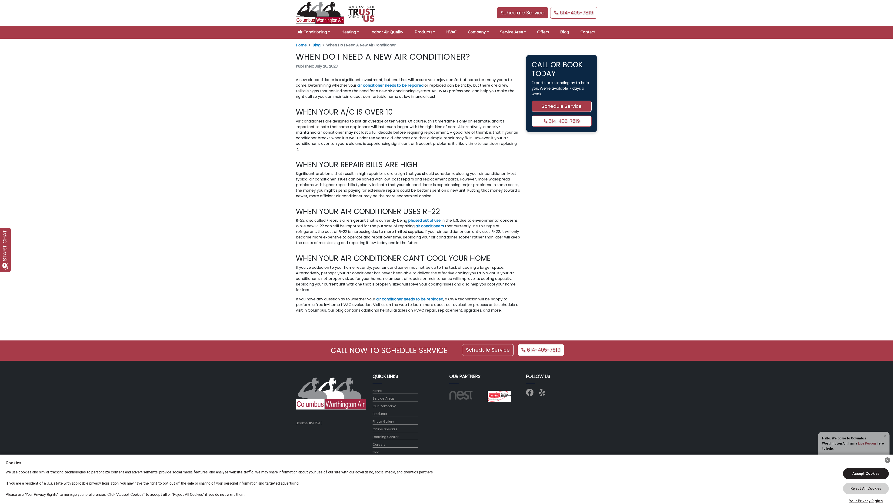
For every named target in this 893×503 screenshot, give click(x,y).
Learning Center (386, 437)
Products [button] (423, 32)
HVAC (451, 32)
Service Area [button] (511, 32)
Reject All (866, 488)
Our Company (384, 406)
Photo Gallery (383, 421)
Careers (379, 444)
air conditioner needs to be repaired (390, 85)
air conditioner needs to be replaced (409, 299)
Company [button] (477, 32)
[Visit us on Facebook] (529, 394)
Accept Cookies (866, 473)
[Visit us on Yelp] (542, 394)
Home (301, 45)
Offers (543, 32)
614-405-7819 (575, 12)
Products (380, 413)
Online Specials (385, 429)
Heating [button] (348, 32)
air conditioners (430, 226)
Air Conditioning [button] (312, 32)
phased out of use (424, 220)
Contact (587, 32)
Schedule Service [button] (522, 12)
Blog (564, 32)
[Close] (887, 460)
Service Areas (383, 398)
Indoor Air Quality (386, 32)
